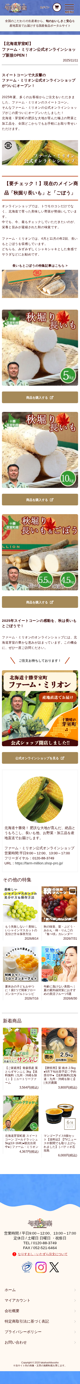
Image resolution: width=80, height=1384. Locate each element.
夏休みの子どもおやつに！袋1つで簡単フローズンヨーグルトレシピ (20, 990)
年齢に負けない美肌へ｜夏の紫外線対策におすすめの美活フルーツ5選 (60, 990)
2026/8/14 (31, 938)
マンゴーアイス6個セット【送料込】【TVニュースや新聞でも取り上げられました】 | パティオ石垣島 (60, 1143)
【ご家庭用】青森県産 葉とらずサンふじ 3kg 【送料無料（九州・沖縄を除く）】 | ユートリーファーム (21, 1075)
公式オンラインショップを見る (37, 758)
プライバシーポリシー (23, 1332)
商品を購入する (37, 397)
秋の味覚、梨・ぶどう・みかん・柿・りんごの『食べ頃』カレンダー (60, 930)
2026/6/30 (70, 998)
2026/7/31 (70, 938)
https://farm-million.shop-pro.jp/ (39, 863)
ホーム (10, 1290)
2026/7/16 (31, 998)
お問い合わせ (16, 1342)
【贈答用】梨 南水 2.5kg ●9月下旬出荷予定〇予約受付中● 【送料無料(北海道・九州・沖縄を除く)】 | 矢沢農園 (60, 1075)
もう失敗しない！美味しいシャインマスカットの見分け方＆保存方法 (21, 930)
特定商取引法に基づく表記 (27, 1321)
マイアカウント (17, 1300)
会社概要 (12, 1311)
